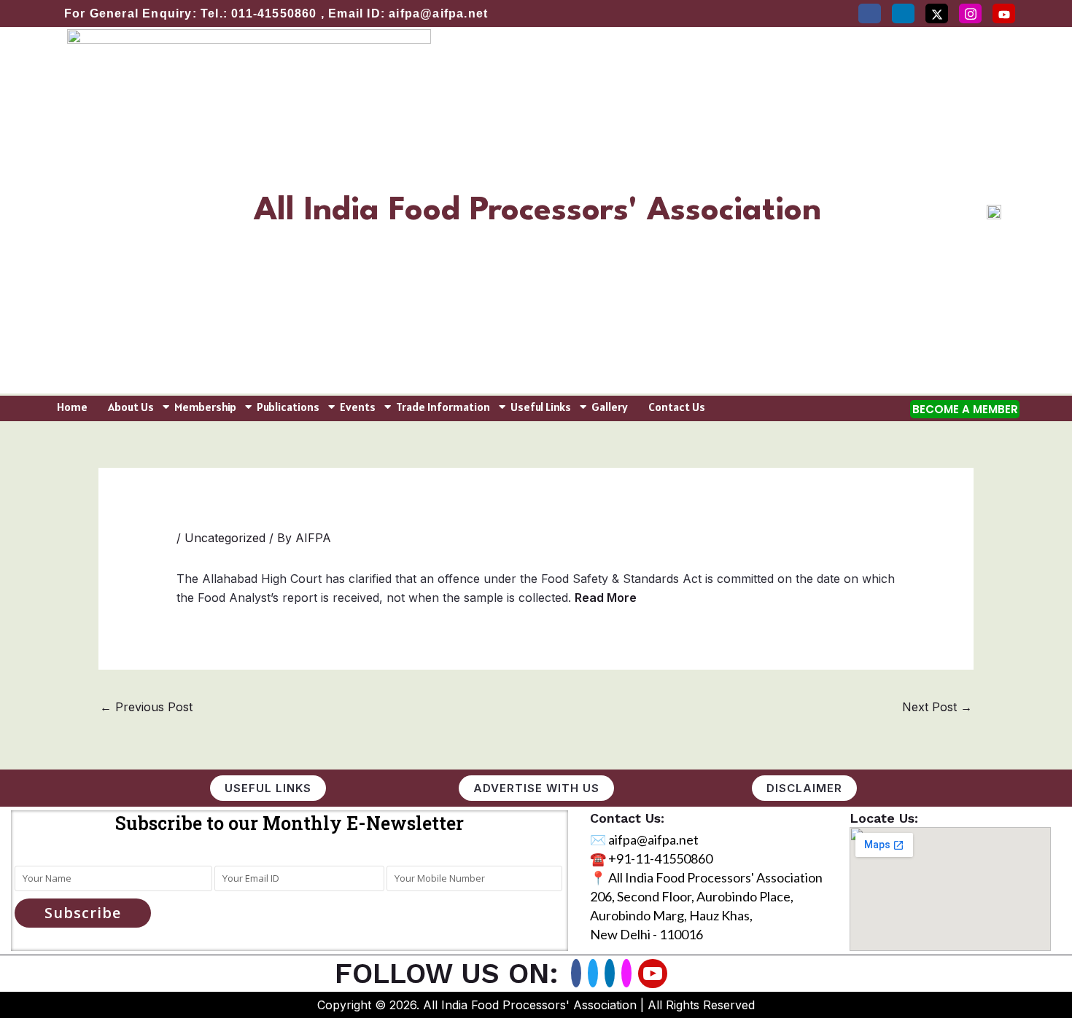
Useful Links (540, 406)
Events (358, 406)
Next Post (937, 707)
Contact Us (676, 406)
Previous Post (146, 707)
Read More (606, 597)
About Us (131, 406)
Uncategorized (225, 537)
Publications (288, 406)
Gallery (609, 406)
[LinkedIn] (903, 13)
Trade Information (443, 406)
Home (72, 406)
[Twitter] (936, 13)
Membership (205, 406)
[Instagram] (970, 13)
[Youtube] (652, 974)
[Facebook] (869, 13)
